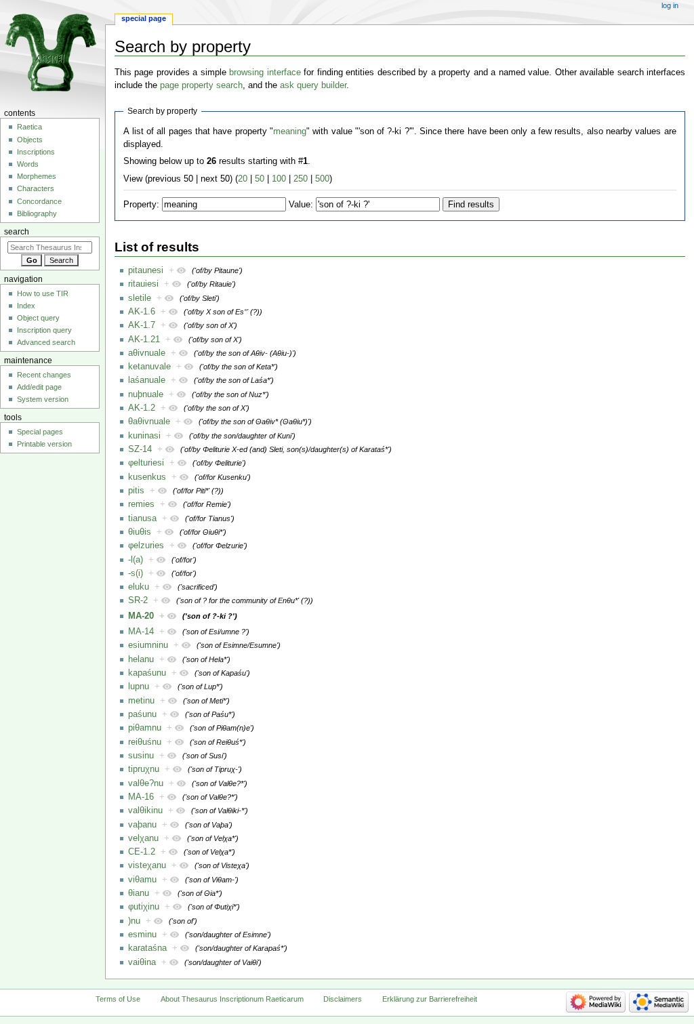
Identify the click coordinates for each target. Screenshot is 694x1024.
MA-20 (141, 616)
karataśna (147, 948)
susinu (141, 755)
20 (242, 179)
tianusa (142, 518)
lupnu (138, 686)
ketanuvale (149, 366)
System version (42, 399)
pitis (136, 490)
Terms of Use (118, 999)
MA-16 (141, 797)
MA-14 (141, 631)
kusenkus (147, 477)
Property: (141, 204)
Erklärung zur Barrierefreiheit (429, 999)
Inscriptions (36, 152)
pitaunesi (145, 270)
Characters (35, 188)
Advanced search (46, 342)
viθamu (142, 879)
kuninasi (144, 436)
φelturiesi (146, 463)
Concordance (39, 201)
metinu (141, 700)
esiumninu (148, 645)
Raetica (29, 127)
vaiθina (142, 962)
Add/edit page (39, 387)
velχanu (143, 838)
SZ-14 (140, 449)
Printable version (44, 444)
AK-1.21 (144, 339)
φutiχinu (143, 907)
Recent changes (44, 375)
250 (300, 179)
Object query (38, 318)
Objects (30, 140)
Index (26, 306)
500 (322, 179)
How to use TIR (42, 293)
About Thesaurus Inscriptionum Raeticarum (232, 999)
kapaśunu (147, 673)
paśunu (142, 714)
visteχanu (147, 865)
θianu (138, 893)
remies (141, 504)
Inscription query (44, 330)
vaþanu (142, 825)
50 (259, 179)
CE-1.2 (141, 852)
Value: (301, 204)
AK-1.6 (141, 311)
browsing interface (265, 72)
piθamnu (144, 728)
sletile (139, 298)
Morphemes (36, 176)
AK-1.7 (141, 325)
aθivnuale (146, 353)
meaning (289, 131)
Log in (669, 5)
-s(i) (135, 573)
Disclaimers (342, 999)
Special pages (40, 432)
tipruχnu (143, 769)
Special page (143, 18)
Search (16, 232)
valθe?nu (145, 783)
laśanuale (146, 380)
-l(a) (135, 560)
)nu (134, 921)
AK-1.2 (141, 408)
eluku (138, 587)
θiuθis (139, 532)
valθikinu (145, 810)
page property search (201, 85)
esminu (142, 934)
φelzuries (146, 545)
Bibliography (37, 213)
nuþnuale (145, 394)
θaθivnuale (149, 421)
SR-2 (138, 600)
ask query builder (313, 85)
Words (28, 164)
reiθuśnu (144, 742)
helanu (141, 659)
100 (279, 179)
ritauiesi (143, 284)
